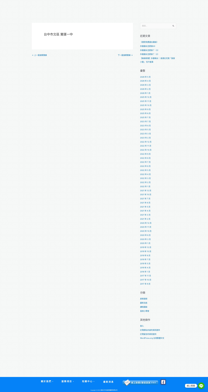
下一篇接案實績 (125, 55)
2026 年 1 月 (145, 93)
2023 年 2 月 (145, 138)
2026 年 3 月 (145, 85)
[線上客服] (201, 386)
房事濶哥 (143, 299)
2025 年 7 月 (145, 117)
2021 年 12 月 (145, 190)
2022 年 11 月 (145, 146)
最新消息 (143, 303)
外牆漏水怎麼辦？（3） (149, 50)
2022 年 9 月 (145, 154)
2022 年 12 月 (145, 142)
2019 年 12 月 (145, 247)
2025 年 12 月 (145, 97)
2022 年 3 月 (145, 178)
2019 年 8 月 (145, 255)
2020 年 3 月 (145, 239)
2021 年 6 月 (145, 203)
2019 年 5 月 (145, 263)
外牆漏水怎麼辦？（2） (149, 54)
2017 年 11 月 (145, 276)
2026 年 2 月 (145, 89)
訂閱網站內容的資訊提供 (150, 330)
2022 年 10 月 (145, 150)
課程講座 (143, 307)
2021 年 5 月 (145, 207)
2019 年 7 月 (145, 259)
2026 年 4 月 (145, 81)
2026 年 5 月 (145, 77)
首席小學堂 (144, 311)
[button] (47, 381)
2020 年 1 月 (145, 243)
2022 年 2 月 (145, 182)
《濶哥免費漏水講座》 (149, 42)
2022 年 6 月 (145, 166)
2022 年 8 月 (145, 158)
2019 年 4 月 (145, 267)
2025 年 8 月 (145, 113)
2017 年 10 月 (145, 280)
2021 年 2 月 (145, 219)
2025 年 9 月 (145, 109)
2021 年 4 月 (145, 211)
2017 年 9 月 (145, 284)
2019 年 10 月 (145, 251)
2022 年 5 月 (145, 170)
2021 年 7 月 (145, 198)
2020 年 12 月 (145, 223)
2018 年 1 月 (145, 272)
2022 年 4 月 (145, 174)
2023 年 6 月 (145, 125)
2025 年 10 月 (145, 105)
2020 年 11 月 (145, 227)
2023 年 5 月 (145, 129)
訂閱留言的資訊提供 (148, 334)
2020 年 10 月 (145, 231)
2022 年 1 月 (145, 186)
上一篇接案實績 (39, 55)
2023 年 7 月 (145, 121)
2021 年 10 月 (145, 194)
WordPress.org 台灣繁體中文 (152, 338)
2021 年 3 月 (145, 215)
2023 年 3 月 (145, 134)
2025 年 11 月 (145, 101)
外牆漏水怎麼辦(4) (147, 46)
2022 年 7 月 (145, 162)
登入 (142, 326)
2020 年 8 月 (145, 235)
